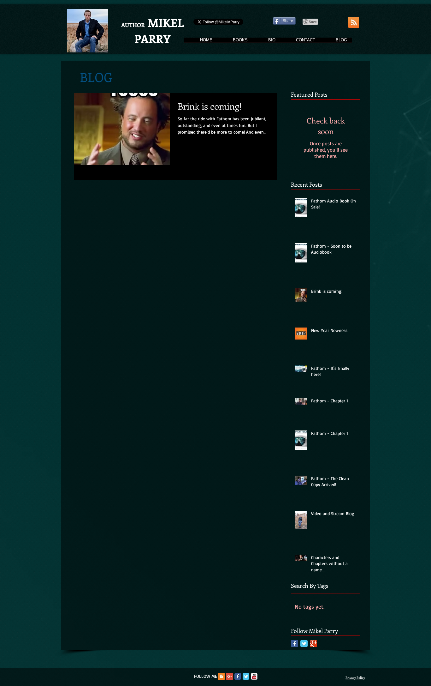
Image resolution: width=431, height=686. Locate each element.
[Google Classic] (313, 643)
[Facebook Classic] (294, 643)
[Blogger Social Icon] (221, 676)
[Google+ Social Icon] (229, 676)
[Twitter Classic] (304, 643)
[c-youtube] (254, 676)
